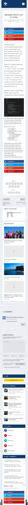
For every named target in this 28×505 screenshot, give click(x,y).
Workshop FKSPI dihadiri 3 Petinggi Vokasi (14, 397)
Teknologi (10, 393)
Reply (23, 324)
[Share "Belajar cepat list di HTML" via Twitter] (9, 183)
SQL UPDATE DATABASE (10, 259)
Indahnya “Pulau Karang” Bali (12, 277)
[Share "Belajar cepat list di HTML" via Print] (18, 186)
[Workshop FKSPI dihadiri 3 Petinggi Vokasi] (6, 398)
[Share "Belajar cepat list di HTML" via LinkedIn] (21, 183)
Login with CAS (14, 380)
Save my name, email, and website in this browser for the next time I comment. (13, 360)
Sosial (22, 392)
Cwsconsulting (7, 460)
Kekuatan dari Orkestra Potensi (14, 412)
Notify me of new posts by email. (12, 367)
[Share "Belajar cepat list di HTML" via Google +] (12, 183)
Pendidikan (18, 392)
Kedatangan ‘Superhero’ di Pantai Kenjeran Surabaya (13, 241)
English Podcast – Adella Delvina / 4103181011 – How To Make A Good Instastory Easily (13, 296)
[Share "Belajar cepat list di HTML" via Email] (15, 186)
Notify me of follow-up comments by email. (9, 364)
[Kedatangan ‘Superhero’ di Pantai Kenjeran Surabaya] (14, 233)
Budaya (18, 391)
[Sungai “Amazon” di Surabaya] (6, 390)
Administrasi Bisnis (9, 464)
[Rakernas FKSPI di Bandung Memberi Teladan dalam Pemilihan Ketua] (6, 404)
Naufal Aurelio (12, 20)
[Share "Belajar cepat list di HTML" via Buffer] (9, 186)
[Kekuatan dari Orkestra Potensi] (6, 413)
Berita (16, 407)
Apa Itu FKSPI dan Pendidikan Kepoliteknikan (15, 419)
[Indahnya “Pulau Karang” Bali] (14, 269)
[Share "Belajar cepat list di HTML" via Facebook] (6, 183)
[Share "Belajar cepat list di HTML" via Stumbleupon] (12, 186)
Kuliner (13, 392)
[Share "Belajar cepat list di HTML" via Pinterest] (18, 183)
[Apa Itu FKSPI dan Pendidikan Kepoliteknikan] (6, 419)
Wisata (14, 393)
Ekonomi (10, 392)
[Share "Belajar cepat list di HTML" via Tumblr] (15, 183)
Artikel (9, 21)
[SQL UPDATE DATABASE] (14, 251)
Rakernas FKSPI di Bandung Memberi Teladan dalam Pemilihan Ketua (15, 404)
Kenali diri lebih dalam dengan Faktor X (12, 471)
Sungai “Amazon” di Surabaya (15, 389)
